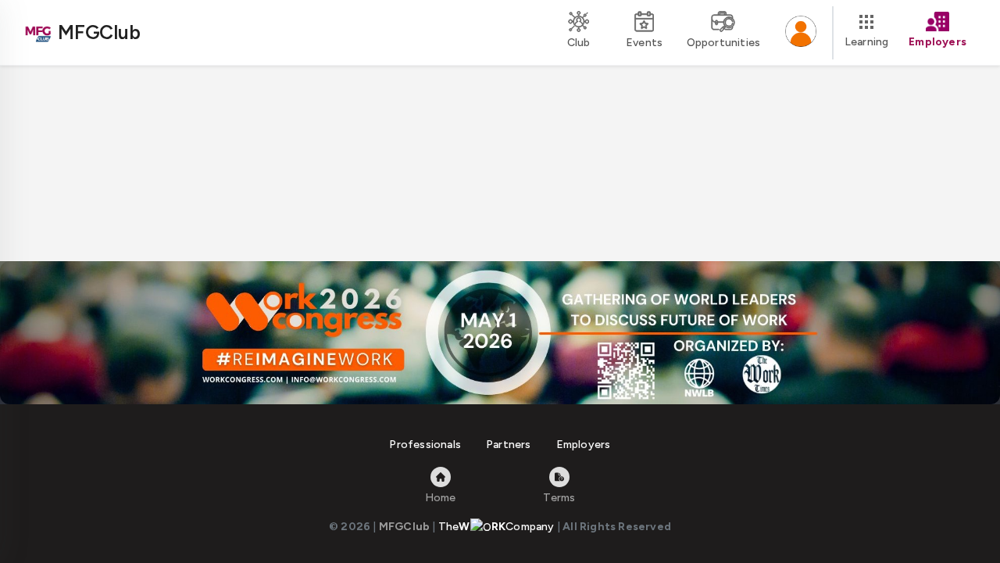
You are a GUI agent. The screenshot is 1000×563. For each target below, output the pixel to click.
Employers (583, 444)
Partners (508, 444)
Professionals (425, 444)
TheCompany (496, 526)
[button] (801, 33)
